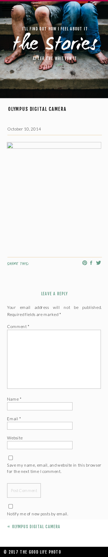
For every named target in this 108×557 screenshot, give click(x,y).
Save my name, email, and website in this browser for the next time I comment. (54, 468)
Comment (18, 326)
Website (15, 438)
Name (14, 399)
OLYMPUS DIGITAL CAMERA (36, 526)
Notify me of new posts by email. (37, 513)
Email (14, 418)
